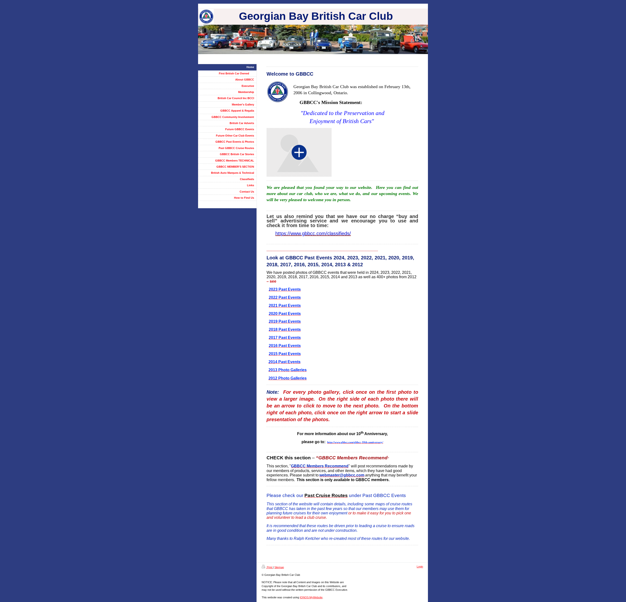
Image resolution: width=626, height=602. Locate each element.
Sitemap (279, 567)
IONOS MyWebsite (311, 597)
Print (269, 567)
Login (420, 566)
